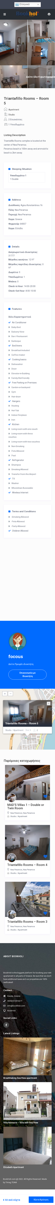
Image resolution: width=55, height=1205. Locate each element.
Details (15, 246)
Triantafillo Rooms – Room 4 (27, 865)
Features (17, 309)
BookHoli (11, 1010)
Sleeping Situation (22, 169)
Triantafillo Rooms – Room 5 (21, 723)
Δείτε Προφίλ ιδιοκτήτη (20, 664)
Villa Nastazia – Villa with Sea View (20, 1122)
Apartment (13, 109)
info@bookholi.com (16, 1006)
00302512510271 (14, 1001)
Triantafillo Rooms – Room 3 (27, 921)
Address (16, 199)
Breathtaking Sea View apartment (20, 1078)
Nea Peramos (21, 210)
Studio (11, 114)
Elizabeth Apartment (13, 1167)
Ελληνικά (24, 4)
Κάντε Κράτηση (41, 1199)
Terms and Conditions (24, 511)
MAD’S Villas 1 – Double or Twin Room (25, 806)
